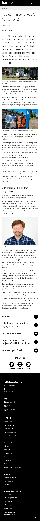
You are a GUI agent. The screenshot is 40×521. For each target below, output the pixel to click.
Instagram (10, 406)
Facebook (10, 402)
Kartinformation (9, 421)
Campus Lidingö (9, 436)
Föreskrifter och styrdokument (13, 467)
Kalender (7, 450)
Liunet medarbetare (10, 478)
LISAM (6, 485)
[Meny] (37, 3)
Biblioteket (7, 446)
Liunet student (8, 481)
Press (5, 457)
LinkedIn (10, 410)
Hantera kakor (8, 501)
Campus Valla (8, 425)
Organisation (8, 453)
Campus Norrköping (10, 432)
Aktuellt (6, 8)
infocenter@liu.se (11, 389)
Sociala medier (8, 508)
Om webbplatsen (9, 494)
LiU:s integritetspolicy (10, 498)
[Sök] (31, 3)
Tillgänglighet (8, 505)
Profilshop (7, 464)
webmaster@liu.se (9, 514)
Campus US (7, 429)
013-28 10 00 (10, 391)
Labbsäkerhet (8, 460)
